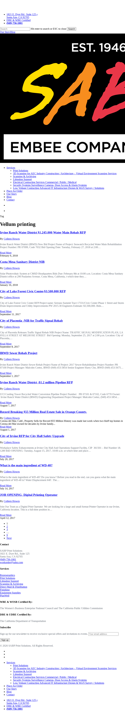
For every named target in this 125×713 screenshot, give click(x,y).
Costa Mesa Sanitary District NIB (22, 261)
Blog (12, 32)
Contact (10, 694)
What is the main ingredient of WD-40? (26, 465)
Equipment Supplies (10, 592)
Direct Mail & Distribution (13, 586)
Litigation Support (9, 581)
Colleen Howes (12, 238)
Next (9, 538)
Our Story (5, 32)
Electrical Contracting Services (44, 677)
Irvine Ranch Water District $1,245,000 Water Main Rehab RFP (43, 232)
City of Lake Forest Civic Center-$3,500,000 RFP (33, 291)
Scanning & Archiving (11, 584)
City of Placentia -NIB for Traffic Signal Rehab (31, 320)
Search (71, 29)
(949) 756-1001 (8, 559)
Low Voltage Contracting (58, 683)
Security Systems (50, 680)
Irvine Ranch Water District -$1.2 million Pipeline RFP (36, 382)
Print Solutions (7, 578)
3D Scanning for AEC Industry (65, 668)
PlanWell (4, 595)
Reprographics (7, 575)
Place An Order (14, 685)
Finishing (5, 589)
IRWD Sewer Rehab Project (18, 353)
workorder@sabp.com (11, 562)
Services (11, 662)
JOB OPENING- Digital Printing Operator (28, 495)
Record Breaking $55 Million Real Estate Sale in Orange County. (43, 412)
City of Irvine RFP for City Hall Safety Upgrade (32, 436)
